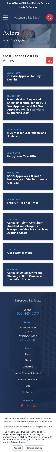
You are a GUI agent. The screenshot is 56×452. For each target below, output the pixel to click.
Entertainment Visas (28, 379)
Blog (28, 386)
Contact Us (27, 392)
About (28, 360)
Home (28, 354)
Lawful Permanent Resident (28, 373)
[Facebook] (21, 405)
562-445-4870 (28, 313)
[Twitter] (28, 405)
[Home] (27, 17)
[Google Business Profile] (34, 405)
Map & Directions (28, 340)
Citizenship (28, 367)
